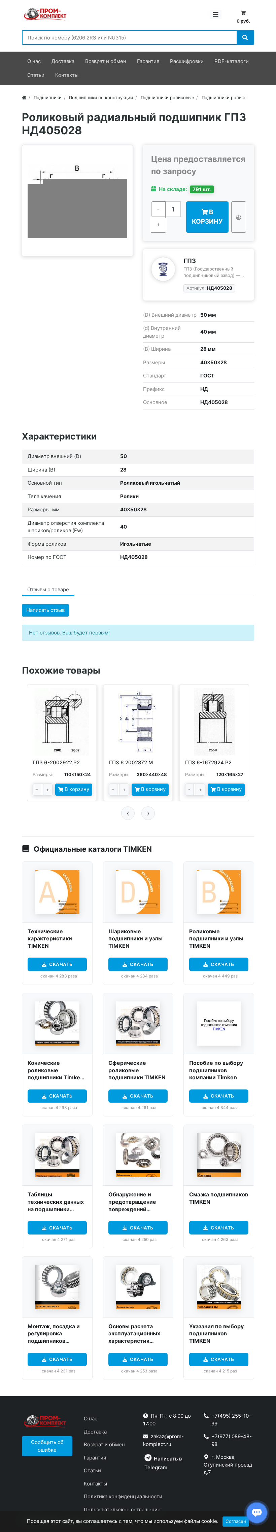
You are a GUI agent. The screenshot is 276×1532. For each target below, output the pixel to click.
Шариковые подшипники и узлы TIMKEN (135, 938)
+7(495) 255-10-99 (231, 1420)
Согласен (236, 1521)
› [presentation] (148, 813)
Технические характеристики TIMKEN (50, 938)
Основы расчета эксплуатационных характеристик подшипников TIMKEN (134, 1341)
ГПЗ (189, 260)
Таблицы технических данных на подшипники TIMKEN (56, 1205)
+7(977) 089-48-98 (231, 1440)
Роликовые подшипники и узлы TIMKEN (216, 938)
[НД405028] (77, 200)
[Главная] (24, 97)
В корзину (207, 216)
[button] (47, 1446)
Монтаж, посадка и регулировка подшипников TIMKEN (54, 1337)
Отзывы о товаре (48, 589)
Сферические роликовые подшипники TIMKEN (137, 1070)
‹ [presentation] (128, 813)
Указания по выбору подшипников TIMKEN (216, 1333)
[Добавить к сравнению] (238, 216)
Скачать (61, 964)
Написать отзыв (45, 610)
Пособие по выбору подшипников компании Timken (216, 1070)
